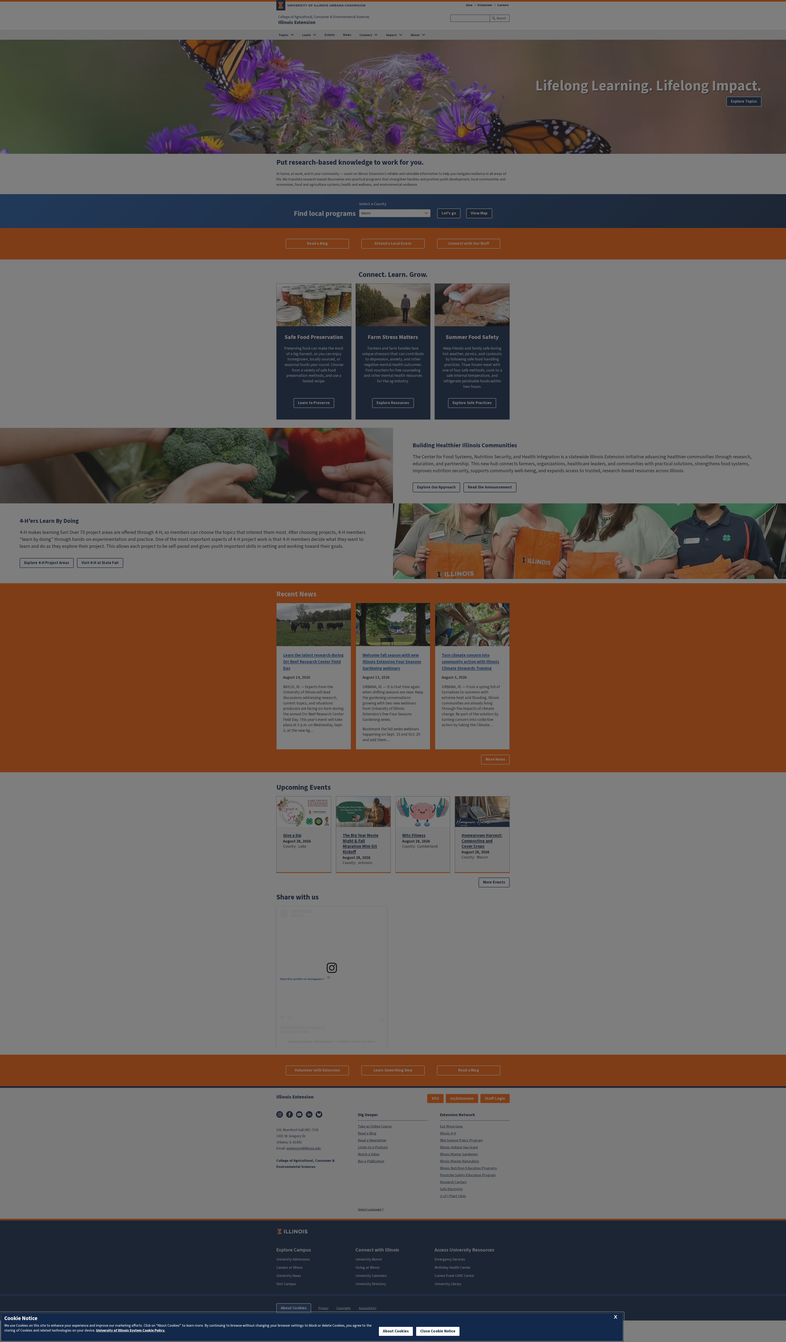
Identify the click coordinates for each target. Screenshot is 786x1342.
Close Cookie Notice (437, 1331)
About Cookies (396, 1331)
